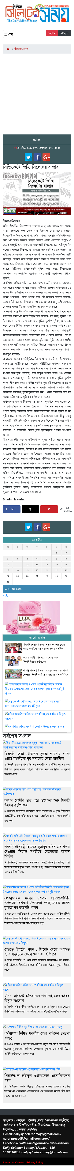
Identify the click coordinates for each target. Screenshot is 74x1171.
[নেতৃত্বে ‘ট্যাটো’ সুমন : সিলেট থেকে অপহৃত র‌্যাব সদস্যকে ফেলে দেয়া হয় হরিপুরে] (37, 702)
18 (17, 570)
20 (37, 570)
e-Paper (64, 33)
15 (56, 564)
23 (66, 570)
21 (47, 570)
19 (27, 570)
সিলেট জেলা (21, 49)
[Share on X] (30, 509)
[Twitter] (28, 157)
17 (8, 570)
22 (56, 570)
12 (27, 564)
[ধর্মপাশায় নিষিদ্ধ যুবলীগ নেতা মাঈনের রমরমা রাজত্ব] (34, 727)
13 (37, 564)
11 (17, 564)
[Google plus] (46, 157)
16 (66, 564)
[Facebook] (37, 157)
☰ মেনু (8, 34)
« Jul (6, 595)
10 (8, 564)
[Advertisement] (37, 95)
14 (47, 564)
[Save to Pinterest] (49, 509)
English (52, 33)
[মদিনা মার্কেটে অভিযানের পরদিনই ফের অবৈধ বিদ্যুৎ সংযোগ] (37, 715)
